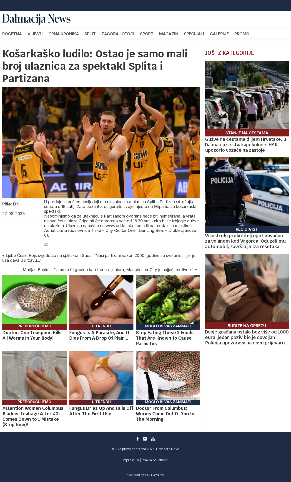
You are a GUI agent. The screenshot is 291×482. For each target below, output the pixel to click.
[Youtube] (153, 438)
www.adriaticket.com (125, 225)
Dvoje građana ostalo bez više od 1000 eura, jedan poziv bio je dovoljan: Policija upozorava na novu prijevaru (247, 337)
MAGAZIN (168, 33)
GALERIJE (219, 33)
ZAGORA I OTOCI (117, 33)
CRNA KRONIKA (63, 33)
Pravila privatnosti (155, 460)
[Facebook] (137, 438)
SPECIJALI (194, 33)
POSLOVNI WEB (155, 475)
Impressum (131, 460)
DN (16, 204)
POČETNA (12, 33)
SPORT (146, 33)
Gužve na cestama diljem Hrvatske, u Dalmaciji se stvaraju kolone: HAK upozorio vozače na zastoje (245, 144)
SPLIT (90, 33)
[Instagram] (145, 438)
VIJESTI (35, 33)
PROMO (241, 33)
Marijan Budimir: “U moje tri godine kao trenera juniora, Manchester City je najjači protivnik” (108, 269)
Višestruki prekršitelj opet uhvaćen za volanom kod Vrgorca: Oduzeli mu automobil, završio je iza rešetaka (245, 241)
